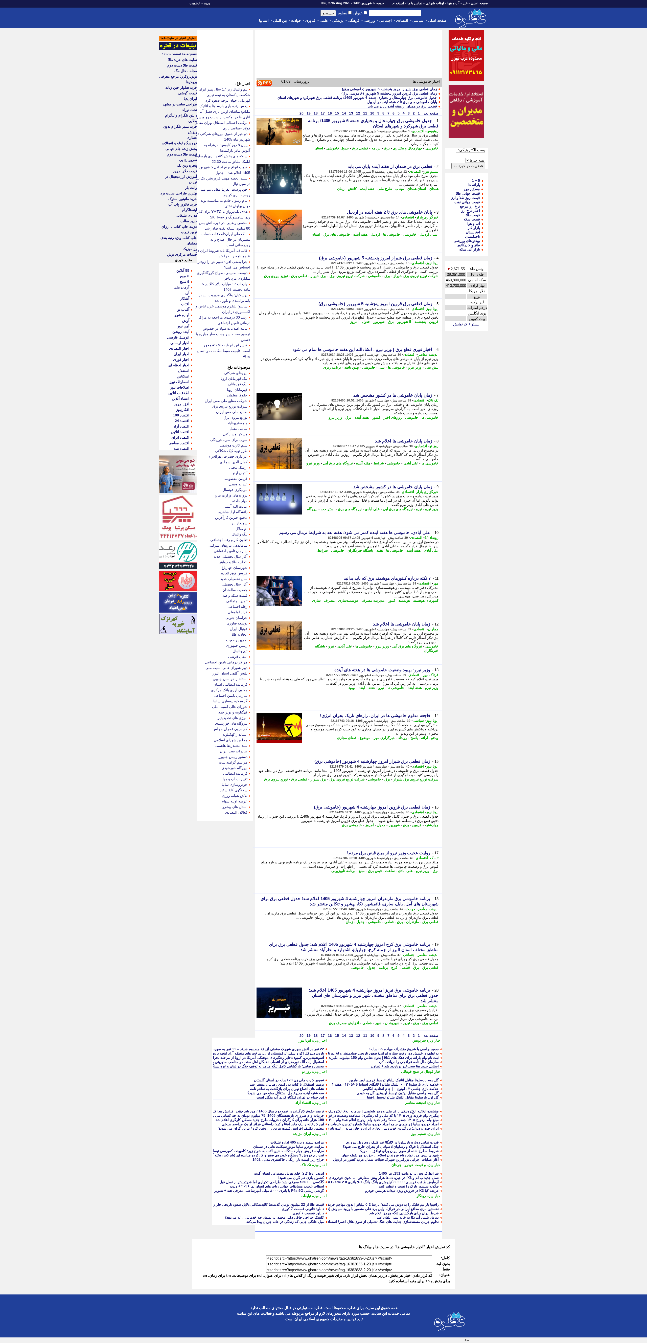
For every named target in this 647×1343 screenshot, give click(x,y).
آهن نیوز (183, 326)
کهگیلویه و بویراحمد (232, 712)
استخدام (398, 3)
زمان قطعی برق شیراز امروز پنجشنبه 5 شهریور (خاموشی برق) (389, 89)
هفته (379, 550)
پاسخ (414, 738)
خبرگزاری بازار (427, 217)
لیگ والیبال (239, 534)
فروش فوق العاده (234, 573)
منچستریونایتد (237, 423)
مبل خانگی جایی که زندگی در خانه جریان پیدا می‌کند (285, 1222)
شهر (378, 1023)
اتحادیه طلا (239, 634)
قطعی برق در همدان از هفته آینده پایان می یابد (402, 106)
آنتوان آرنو (240, 473)
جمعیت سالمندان (234, 590)
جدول (366, 322)
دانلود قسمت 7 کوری (308, 1213)
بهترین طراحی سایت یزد (178, 193)
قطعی (389, 922)
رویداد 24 (431, 537)
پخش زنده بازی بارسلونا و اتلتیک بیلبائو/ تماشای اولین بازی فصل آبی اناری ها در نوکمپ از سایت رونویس (223, 111)
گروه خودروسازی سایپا (230, 701)
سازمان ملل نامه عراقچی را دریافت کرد (408, 1062)
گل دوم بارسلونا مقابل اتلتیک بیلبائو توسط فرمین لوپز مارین (394, 1080)
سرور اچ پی (188, 160)
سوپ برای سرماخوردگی (228, 440)
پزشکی (337, 20)
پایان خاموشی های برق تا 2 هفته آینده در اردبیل (402, 102)
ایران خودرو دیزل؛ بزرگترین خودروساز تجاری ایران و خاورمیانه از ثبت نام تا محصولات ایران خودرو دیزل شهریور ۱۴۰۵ (351, 1128)
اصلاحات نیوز (179, 387)
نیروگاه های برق (350, 509)
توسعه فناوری (237, 623)
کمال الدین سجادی (233, 462)
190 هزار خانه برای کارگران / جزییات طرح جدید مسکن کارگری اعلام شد (270, 1120)
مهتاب (399, 189)
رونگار (421, 1196)
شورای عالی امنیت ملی (229, 707)
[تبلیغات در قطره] (178, 49)
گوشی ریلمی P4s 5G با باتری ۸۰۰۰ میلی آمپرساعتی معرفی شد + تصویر (269, 1191)
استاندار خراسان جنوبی (230, 679)
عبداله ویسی (238, 484)
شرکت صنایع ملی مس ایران (226, 401)
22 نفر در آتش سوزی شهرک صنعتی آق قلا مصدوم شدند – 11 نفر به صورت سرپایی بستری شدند (252, 1049)
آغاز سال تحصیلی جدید (230, 556)
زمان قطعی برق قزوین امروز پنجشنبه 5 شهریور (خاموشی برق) (389, 93)
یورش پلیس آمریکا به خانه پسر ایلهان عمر (407, 1217)
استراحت (328, 509)
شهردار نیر (239, 523)
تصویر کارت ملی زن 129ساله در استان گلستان (289, 1080)
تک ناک (433, 400)
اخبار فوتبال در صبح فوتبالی (421, 1071)
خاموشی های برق (337, 234)
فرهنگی (353, 20)
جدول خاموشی (337, 148)
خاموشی (431, 148)
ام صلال (241, 529)
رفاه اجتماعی (237, 607)
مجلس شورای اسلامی (230, 740)
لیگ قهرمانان (237, 384)
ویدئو (434, 738)
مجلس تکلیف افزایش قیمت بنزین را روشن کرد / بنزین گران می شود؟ (271, 1128)
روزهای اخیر (393, 417)
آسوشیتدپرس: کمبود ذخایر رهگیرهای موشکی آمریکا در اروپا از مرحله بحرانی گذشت (261, 1058)
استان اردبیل (429, 234)
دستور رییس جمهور (233, 757)
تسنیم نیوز (431, 171)
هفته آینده (367, 189)
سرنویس (419, 1040)
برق (387, 148)
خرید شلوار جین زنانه (181, 87)
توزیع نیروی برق (276, 276)
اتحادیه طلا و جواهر (233, 562)
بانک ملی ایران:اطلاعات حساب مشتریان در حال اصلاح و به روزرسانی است (225, 239)
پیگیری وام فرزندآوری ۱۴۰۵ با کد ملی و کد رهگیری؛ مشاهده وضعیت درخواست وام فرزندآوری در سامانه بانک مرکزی (351, 1115)
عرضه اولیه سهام (234, 801)
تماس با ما (414, 3)
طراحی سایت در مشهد (180, 104)
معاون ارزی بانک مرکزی (229, 690)
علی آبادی (411, 463)
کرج (394, 968)
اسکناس (183, 376)
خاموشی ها (391, 234)
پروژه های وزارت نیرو (231, 495)
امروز (354, 322)
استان (318, 148)
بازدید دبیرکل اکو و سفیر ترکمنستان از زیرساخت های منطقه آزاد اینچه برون (268, 1053)
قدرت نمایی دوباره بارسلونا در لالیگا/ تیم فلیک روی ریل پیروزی (392, 1142)
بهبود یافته (351, 367)
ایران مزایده (302, 1134)
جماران (433, 629)
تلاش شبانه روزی (234, 796)
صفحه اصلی (479, 3)
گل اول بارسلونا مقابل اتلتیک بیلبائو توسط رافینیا (403, 1097)
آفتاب (185, 304)
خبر (465, 3)
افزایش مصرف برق (344, 1023)
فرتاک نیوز (430, 675)
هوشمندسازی (348, 600)
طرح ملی (385, 189)
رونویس (432, 131)
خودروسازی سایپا (234, 784)
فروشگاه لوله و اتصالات (179, 143)
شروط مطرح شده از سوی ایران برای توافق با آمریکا (399, 1151)
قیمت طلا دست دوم (182, 65)
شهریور (379, 322)
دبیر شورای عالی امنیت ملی (226, 668)
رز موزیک (190, 249)
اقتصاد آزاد (303, 1103)
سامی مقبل (238, 429)
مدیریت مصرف (373, 600)
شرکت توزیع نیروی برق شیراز (416, 276)
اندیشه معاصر (428, 354)
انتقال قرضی (237, 657)
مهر (435, 583)
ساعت (390, 871)
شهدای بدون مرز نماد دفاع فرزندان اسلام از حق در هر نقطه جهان (390, 1155)
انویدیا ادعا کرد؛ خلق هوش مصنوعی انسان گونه (289, 1173)
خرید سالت (188, 221)
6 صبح (184, 276)
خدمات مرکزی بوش (182, 254)
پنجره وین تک (187, 165)
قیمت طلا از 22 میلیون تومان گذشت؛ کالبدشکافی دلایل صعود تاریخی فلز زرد (267, 1204)
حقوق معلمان (237, 395)
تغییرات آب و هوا (235, 779)
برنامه (376, 148)
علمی (324, 20)
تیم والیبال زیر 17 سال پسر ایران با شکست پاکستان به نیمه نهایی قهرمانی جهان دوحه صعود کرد (223, 94)
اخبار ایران (181, 354)
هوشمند (404, 600)
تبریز (406, 1023)
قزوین (433, 322)
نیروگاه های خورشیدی (231, 723)
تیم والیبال (240, 651)
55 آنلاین (182, 270)
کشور (376, 417)
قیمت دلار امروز (185, 171)
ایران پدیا (190, 99)
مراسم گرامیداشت (233, 762)
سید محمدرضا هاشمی (231, 746)
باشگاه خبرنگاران (360, 550)
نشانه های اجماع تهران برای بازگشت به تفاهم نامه (287, 1089)
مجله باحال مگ (185, 71)
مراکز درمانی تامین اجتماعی (226, 662)
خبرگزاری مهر (384, 738)
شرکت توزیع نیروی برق (347, 276)
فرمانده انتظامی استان (230, 684)
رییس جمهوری (236, 645)
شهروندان (392, 1023)
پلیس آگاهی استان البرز (230, 673)
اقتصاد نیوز (181, 448)
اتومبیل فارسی (178, 337)
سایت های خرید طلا (182, 60)
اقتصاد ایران (180, 437)
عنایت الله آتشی (235, 506)
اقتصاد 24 (182, 421)
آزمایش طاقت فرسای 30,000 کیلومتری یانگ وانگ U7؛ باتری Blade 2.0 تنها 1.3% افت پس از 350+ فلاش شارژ (355, 1182)
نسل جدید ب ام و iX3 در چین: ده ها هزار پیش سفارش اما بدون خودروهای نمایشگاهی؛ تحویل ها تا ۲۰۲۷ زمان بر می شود (349, 1178)
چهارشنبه (431, 825)
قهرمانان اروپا (237, 390)
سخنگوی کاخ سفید (233, 790)
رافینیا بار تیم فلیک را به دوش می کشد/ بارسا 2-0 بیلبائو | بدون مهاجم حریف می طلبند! (374, 1204)
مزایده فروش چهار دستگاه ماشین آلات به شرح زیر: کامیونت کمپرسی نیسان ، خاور (262, 1151)
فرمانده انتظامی (235, 773)
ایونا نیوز (432, 263)
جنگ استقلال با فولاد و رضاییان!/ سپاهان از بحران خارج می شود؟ (391, 1147)
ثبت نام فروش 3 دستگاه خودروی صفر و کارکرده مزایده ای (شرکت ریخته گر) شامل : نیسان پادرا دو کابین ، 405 (240, 1155)
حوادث (296, 20)
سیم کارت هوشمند (233, 445)
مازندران (412, 922)
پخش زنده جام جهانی (181, 149)
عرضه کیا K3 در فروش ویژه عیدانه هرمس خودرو (402, 1191)
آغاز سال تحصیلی (234, 584)
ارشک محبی (238, 467)
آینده (362, 688)
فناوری (310, 20)
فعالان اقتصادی (236, 812)
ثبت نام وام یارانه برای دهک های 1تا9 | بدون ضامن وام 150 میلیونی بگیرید (384, 1058)
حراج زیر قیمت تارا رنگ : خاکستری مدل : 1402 (288, 1159)
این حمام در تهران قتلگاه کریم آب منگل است (290, 1097)
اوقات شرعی (435, 3)
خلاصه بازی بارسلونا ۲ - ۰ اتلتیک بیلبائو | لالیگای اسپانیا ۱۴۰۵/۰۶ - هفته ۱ (385, 1084)
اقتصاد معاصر (179, 443)
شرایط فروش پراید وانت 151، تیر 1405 (409, 1173)
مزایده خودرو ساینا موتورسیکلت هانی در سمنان (288, 1147)
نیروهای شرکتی (235, 373)
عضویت (195, 3)
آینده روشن (180, 332)
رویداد (402, 738)
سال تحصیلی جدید (233, 579)
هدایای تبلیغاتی (186, 215)
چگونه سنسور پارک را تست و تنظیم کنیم (409, 1186)
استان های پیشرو (234, 807)
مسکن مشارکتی (235, 434)
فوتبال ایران (238, 629)
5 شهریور (404, 322)
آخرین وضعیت (236, 640)
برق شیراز (318, 276)
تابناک (434, 858)
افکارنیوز (182, 410)
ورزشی (369, 20)
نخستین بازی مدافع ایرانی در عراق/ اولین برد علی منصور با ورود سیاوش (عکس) (379, 1209)
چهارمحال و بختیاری (407, 148)
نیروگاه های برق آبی (338, 463)
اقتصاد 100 (181, 415)
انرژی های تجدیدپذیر (232, 718)
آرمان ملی (181, 287)
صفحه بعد (430, 113)
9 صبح (184, 282)
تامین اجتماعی (236, 601)
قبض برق (375, 871)
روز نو (433, 446)
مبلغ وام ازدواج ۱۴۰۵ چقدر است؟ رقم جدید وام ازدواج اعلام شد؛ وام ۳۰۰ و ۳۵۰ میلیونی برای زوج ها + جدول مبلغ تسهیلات (347, 1120)
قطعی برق (360, 148)
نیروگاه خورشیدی (234, 768)
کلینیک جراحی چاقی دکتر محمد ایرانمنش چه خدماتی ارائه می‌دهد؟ (274, 1217)
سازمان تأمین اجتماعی (230, 551)
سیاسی (418, 20)
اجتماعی (385, 20)
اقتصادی (402, 20)
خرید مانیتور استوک (182, 199)
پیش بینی (431, 367)
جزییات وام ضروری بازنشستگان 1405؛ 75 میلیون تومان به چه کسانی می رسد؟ (265, 1115)
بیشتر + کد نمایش (466, 324)
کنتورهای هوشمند (425, 600)
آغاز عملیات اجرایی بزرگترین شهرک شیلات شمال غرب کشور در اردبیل (386, 1159)
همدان (433, 189)
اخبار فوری (181, 359)
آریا (186, 293)
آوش (185, 321)
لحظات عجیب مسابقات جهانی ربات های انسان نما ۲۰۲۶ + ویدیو (277, 1186)
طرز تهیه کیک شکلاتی (231, 451)
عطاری (192, 138)
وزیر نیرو (415, 367)
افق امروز (181, 404)
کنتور (391, 600)
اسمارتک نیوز (179, 382)
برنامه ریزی (332, 367)
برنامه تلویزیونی (343, 871)
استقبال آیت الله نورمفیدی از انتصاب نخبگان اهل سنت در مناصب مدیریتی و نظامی (262, 1062)
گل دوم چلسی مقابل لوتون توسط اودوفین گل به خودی (398, 1093)
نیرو (419, 509)
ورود (207, 3)
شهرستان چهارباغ (234, 568)
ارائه (424, 738)
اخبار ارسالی (179, 343)
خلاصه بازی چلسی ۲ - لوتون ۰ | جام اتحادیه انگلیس (400, 1089)
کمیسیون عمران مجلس (230, 729)
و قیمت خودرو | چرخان (408, 1165)
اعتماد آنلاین (180, 398)
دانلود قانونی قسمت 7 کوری (303, 1209)
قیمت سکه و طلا (234, 595)
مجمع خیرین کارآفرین (231, 518)
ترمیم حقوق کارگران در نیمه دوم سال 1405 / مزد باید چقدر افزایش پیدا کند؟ (267, 1111)
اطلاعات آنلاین (178, 393)
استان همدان (416, 189)
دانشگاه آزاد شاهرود (232, 512)
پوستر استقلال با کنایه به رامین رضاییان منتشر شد (287, 1084)
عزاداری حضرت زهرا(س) (228, 456)
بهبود (352, 688)
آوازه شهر (181, 315)
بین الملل (280, 20)
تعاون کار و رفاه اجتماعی (228, 540)
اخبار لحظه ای (178, 365)
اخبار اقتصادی (179, 348)
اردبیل (375, 234)
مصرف (329, 600)
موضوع (365, 738)
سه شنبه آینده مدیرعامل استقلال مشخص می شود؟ (285, 1093)
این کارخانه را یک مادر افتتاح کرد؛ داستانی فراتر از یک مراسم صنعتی (273, 1124)
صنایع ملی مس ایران (231, 412)
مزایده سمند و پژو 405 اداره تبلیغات (297, 1142)
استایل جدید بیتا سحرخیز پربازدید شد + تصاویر (405, 1066)
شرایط (379, 463)
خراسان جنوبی (236, 618)
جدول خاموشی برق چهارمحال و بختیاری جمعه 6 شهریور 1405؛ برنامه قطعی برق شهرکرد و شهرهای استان (357, 98)
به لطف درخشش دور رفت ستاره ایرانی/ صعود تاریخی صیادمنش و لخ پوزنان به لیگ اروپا (373, 1053)
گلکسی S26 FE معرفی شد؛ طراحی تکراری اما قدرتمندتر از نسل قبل (271, 1182)
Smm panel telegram (179, 54)
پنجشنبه (420, 322)
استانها (264, 20)
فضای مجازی (347, 738)
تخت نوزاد (189, 110)
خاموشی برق (352, 825)
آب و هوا (453, 3)
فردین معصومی (235, 479)
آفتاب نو (183, 309)
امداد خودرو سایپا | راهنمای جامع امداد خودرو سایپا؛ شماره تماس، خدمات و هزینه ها (377, 1124)
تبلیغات (306, 1196)
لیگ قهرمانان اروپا (234, 378)
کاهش (352, 189)
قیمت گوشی (187, 93)
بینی (382, 367)
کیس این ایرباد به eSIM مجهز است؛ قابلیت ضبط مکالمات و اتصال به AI (223, 350)
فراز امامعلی (237, 612)
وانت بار (191, 188)
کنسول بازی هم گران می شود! (301, 1178)
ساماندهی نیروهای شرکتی (228, 545)
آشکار (184, 298)
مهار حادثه (239, 501)
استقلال (183, 371)
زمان (340, 189)
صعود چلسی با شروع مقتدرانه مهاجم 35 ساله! (404, 1049)
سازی (316, 600)
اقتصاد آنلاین (180, 432)
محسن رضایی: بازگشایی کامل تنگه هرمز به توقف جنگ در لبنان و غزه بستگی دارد (263, 1066)
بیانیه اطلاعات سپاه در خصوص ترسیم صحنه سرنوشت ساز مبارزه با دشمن (223, 334)
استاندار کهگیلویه (234, 734)
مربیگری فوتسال (234, 490)
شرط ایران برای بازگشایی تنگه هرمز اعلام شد (404, 1213)
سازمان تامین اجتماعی (230, 695)
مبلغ (362, 871)
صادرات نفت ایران (233, 751)
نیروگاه (312, 509)
